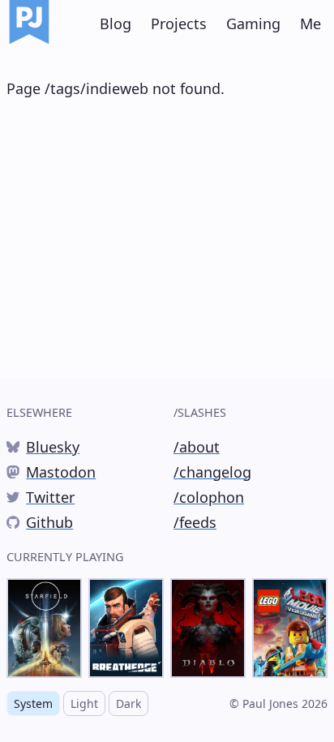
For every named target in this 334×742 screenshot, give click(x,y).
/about (196, 447)
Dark (128, 703)
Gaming (253, 23)
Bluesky (42, 447)
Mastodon (51, 472)
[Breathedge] (126, 628)
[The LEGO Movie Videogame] (290, 628)
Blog (115, 23)
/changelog (212, 472)
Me (310, 23)
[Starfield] (44, 628)
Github (39, 523)
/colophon (208, 497)
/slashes (199, 412)
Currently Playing (64, 556)
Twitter (40, 497)
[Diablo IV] (208, 628)
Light (84, 703)
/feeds (194, 522)
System (33, 703)
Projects (179, 23)
